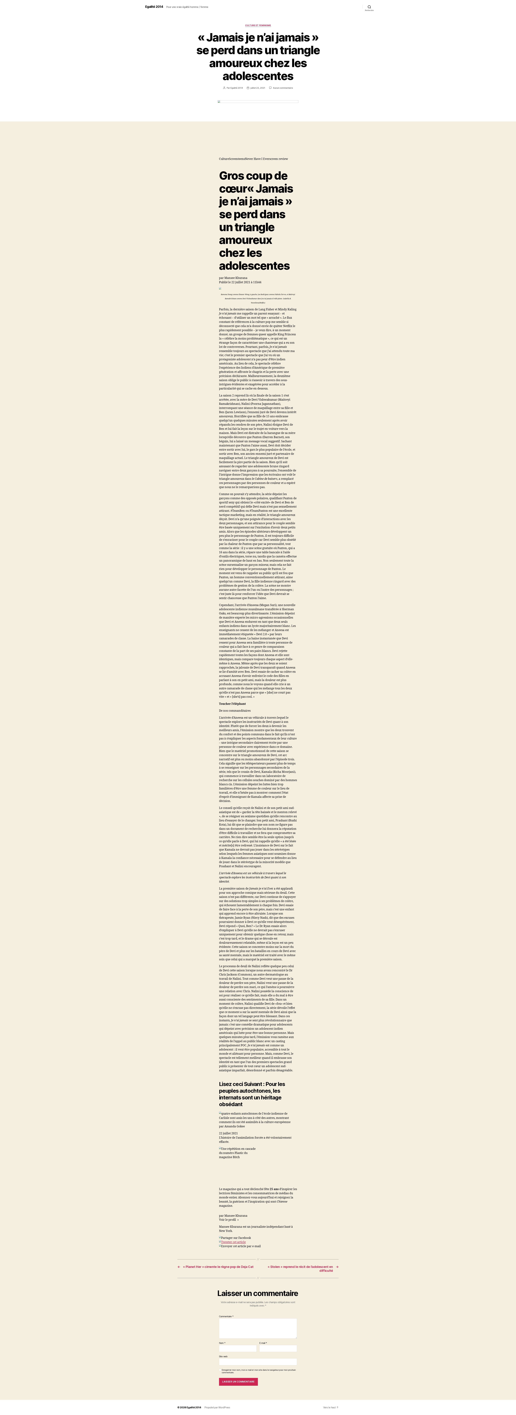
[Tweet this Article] (258, 1242)
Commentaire (226, 1316)
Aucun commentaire (283, 88)
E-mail (263, 1343)
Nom (222, 1343)
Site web (223, 1356)
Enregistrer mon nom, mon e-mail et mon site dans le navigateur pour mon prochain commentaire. (259, 1371)
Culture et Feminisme (258, 25)
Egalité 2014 (154, 6)
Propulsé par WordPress (217, 1407)
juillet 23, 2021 (257, 88)
